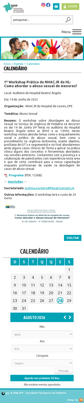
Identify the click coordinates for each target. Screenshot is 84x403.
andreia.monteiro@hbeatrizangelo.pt (49, 188)
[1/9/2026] (70, 317)
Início (7, 63)
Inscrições (15, 181)
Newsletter (56, 6)
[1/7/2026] (64, 317)
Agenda (18, 63)
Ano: (42, 341)
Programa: (16, 175)
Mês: (42, 326)
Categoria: (42, 355)
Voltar (73, 238)
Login (72, 6)
